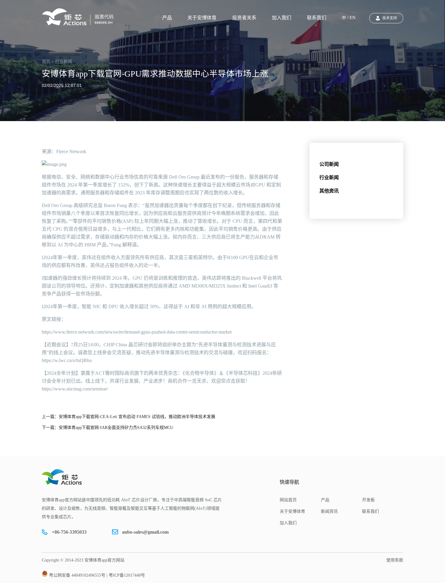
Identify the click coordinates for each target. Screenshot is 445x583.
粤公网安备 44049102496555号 (77, 575)
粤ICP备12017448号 (127, 575)
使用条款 (394, 560)
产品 (167, 17)
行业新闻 (329, 177)
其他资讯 (329, 190)
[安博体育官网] (79, 17)
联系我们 (316, 17)
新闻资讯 (329, 511)
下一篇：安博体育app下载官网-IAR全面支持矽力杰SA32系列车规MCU (107, 427)
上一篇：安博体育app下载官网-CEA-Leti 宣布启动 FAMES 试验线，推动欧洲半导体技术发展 (128, 416)
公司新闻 (329, 164)
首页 (46, 61)
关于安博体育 (201, 17)
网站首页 (288, 500)
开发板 (368, 500)
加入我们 (281, 17)
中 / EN (348, 17)
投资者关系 (244, 17)
